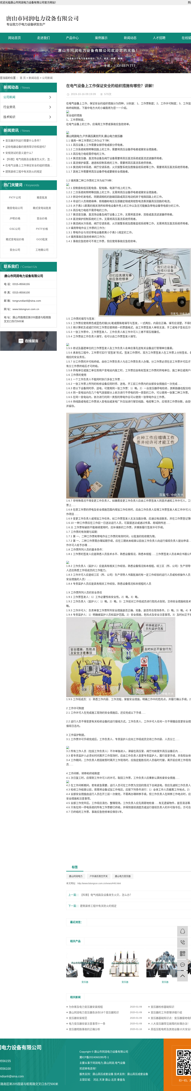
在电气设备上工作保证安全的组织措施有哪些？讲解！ (29, 165)
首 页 (23, 77)
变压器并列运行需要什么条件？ (23, 140)
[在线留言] (182, 965)
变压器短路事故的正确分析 (84, 1029)
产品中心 (72, 38)
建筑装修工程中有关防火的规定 (23, 171)
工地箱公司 (41, 249)
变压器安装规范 (78, 1018)
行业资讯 (9, 107)
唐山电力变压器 (123, 876)
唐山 (107, 1079)
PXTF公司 (15, 197)
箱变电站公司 (15, 207)
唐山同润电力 (75, 876)
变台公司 (15, 249)
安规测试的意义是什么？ (19, 152)
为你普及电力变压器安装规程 (86, 1006)
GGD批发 (42, 239)
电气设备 (120, 1062)
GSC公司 (15, 228)
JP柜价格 (15, 218)
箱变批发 (42, 197)
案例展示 (101, 38)
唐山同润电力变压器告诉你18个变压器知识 (94, 1012)
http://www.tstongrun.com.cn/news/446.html (99, 883)
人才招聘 (159, 38)
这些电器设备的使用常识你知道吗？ (26, 146)
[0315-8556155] (182, 942)
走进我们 (43, 38)
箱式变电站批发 (42, 207)
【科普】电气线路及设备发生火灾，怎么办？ (29, 159)
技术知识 (9, 117)
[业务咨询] (182, 931)
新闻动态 (130, 38)
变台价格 (42, 218)
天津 (101, 1079)
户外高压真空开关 (99, 876)
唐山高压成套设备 (103, 1074)
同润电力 (98, 1062)
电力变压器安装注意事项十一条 (87, 1023)
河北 (95, 1079)
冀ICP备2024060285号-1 (94, 1057)
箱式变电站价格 (15, 239)
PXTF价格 (42, 228)
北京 (113, 1079)
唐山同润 (109, 1062)
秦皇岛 (121, 1079)
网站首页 (14, 38)
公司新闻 (47, 77)
